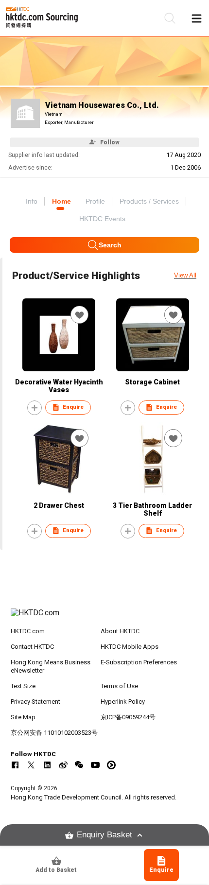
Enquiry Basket (104, 834)
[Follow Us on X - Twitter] (31, 765)
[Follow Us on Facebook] (15, 765)
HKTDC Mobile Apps (129, 646)
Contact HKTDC (32, 646)
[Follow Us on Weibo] (63, 765)
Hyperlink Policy (123, 701)
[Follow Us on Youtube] (95, 765)
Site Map (23, 717)
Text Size (23, 686)
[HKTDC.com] (105, 617)
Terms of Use (119, 686)
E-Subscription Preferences (139, 662)
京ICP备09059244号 (128, 717)
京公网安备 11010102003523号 (54, 732)
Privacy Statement (35, 701)
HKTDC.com (28, 631)
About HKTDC (120, 631)
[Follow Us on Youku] (111, 765)
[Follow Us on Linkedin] (47, 765)
